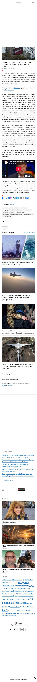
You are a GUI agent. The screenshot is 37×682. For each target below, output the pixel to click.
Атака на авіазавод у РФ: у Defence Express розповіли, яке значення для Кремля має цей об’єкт (17, 366)
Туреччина (29, 603)
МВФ (33, 591)
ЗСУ (12, 590)
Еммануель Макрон (6, 591)
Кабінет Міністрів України (22, 591)
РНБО (22, 599)
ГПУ (30, 586)
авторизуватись (7, 385)
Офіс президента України (23, 596)
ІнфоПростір (8, 480)
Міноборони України (22, 594)
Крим (30, 591)
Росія (25, 599)
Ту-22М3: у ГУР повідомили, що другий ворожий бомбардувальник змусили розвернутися (16, 297)
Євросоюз (7, 580)
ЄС (3, 580)
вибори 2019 (23, 208)
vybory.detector (9, 90)
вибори (16, 208)
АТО (13, 580)
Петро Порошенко (7, 216)
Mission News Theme (15, 679)
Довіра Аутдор (20, 212)
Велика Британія (18, 580)
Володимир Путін (21, 585)
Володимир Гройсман (13, 583)
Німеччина (5, 596)
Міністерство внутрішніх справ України (12, 214)
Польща (18, 599)
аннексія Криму (15, 607)
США (25, 603)
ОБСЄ (9, 596)
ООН (12, 596)
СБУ (21, 603)
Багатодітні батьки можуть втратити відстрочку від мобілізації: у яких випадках (18, 332)
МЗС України (6, 594)
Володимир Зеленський (8, 212)
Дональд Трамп (20, 588)
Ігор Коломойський (7, 208)
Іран (11, 580)
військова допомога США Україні (15, 610)
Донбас (28, 588)
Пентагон (31, 596)
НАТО (31, 594)
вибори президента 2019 (9, 210)
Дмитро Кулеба (10, 588)
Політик (18, 2)
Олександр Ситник (28, 214)
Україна (12, 204)
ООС (16, 596)
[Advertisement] (18, 26)
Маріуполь (13, 594)
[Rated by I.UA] (6, 490)
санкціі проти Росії (10, 615)
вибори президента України (24, 210)
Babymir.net (24, 679)
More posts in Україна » (29, 232)
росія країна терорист (23, 613)
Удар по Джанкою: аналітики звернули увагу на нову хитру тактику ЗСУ (18, 263)
